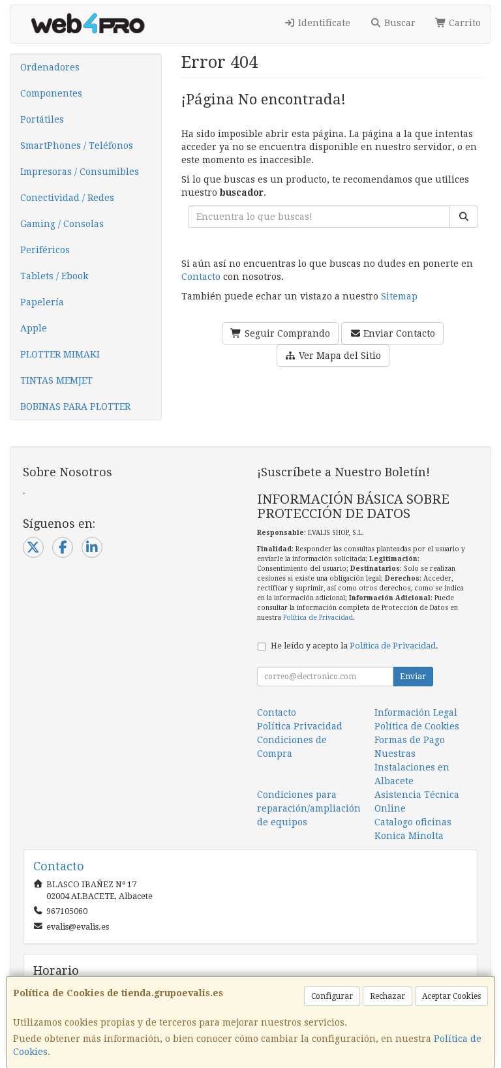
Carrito (463, 23)
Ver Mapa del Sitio (338, 355)
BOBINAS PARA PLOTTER (75, 406)
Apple (33, 328)
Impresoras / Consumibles (79, 171)
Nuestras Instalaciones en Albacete (411, 767)
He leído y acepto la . (354, 645)
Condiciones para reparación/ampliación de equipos (309, 808)
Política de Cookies (416, 726)
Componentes (51, 93)
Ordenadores (50, 67)
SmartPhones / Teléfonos (76, 145)
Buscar (399, 23)
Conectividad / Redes (67, 197)
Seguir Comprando (286, 333)
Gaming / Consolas (62, 224)
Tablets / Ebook (54, 276)
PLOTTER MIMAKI (60, 354)
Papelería (42, 302)
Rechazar (387, 996)
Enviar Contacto (398, 333)
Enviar (413, 676)
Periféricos (45, 250)
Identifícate (323, 23)
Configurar (332, 996)
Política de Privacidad (318, 617)
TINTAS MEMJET (56, 380)
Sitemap (399, 296)
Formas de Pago (409, 740)
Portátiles (42, 119)
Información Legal (415, 712)
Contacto (200, 276)
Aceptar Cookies (451, 996)
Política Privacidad (299, 726)
